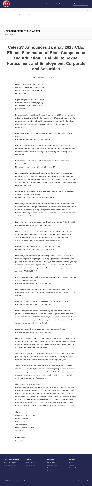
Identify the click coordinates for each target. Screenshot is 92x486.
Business (14, 14)
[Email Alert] (34, 77)
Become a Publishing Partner (77, 467)
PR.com (19, 87)
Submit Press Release (80, 3)
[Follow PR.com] (86, 481)
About (71, 462)
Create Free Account (31, 462)
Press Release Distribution (11, 467)
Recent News (51, 462)
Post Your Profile (30, 465)
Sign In (23, 3)
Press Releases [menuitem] (60, 3)
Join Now (14, 3)
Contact (20, 431)
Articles (49, 470)
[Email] (58, 77)
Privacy (31, 480)
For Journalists (51, 467)
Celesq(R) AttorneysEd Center (32, 14)
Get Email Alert (40, 77)
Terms (26, 480)
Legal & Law (21, 14)
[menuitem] (68, 4)
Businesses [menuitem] (49, 3)
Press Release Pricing (10, 465)
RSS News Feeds (52, 465)
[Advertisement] (46, 21)
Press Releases (7, 14)
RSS (52, 77)
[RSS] (49, 77)
